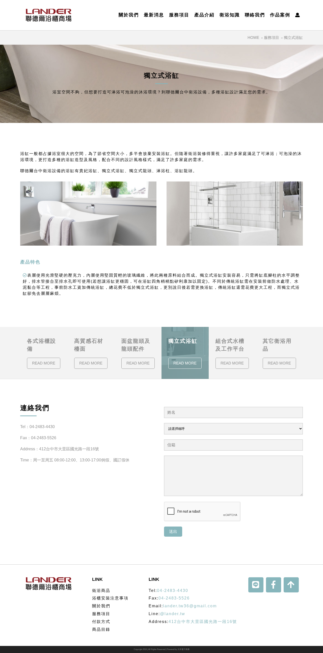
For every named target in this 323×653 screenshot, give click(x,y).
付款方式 (101, 621)
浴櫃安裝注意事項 (110, 598)
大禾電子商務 (183, 649)
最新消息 (154, 15)
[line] (255, 584)
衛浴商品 (101, 590)
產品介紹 (204, 15)
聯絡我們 (255, 15)
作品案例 (280, 15)
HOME (253, 37)
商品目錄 (101, 629)
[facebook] (273, 584)
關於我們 (129, 15)
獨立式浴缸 (293, 37)
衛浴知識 (230, 15)
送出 (173, 531)
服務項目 (179, 15)
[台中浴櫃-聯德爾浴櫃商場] (48, 15)
